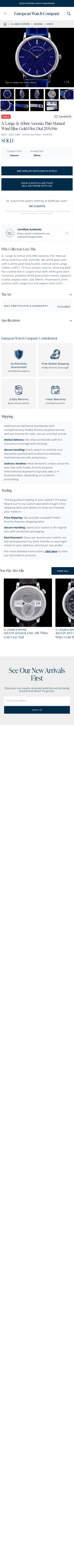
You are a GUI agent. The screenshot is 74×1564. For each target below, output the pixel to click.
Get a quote (37, 206)
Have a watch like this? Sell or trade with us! (37, 184)
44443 (49, 24)
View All (62, 571)
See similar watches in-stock (37, 171)
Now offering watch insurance (37, 3)
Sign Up (37, 710)
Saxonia (38, 24)
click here (51, 551)
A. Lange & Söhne (20, 24)
